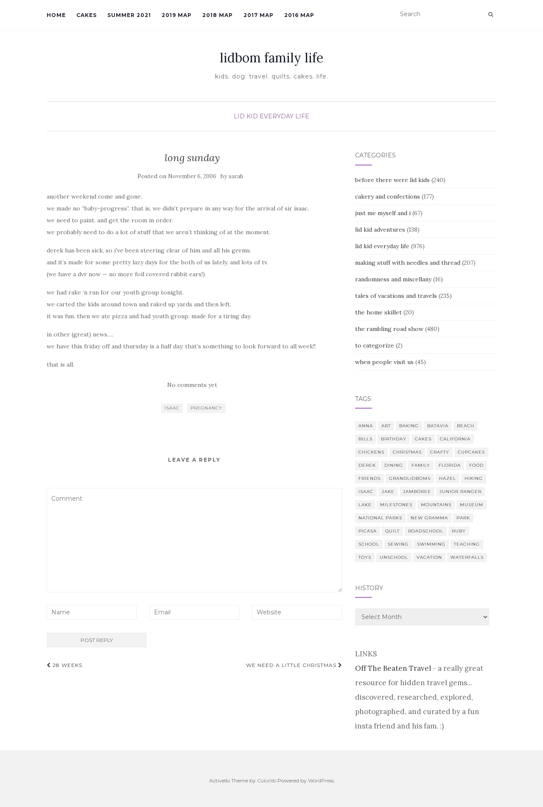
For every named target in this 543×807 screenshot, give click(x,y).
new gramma (429, 518)
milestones (396, 504)
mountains (436, 504)
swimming (431, 544)
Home (56, 15)
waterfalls (467, 557)
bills (365, 439)
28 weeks (66, 665)
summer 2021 (129, 15)
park (463, 518)
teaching (467, 544)
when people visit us (384, 362)
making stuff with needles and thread (407, 262)
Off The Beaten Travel (393, 668)
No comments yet (192, 385)
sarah (236, 176)
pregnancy (206, 408)
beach (465, 426)
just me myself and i (383, 213)
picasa (367, 531)
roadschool (425, 531)
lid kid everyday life (271, 116)
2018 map (217, 15)
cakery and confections (387, 196)
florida (450, 465)
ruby (459, 531)
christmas (407, 452)
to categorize (374, 345)
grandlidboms (410, 478)
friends (369, 478)
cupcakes (471, 452)
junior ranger (460, 491)
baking (409, 426)
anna (365, 426)
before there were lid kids (392, 180)
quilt (392, 531)
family (420, 465)
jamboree (417, 491)
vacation (429, 557)
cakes (423, 439)
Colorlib (266, 780)
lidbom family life (271, 57)
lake (365, 504)
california (455, 439)
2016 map (299, 15)
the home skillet (378, 312)
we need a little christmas (292, 665)
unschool (394, 557)
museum (471, 504)
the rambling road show (389, 329)
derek (367, 465)
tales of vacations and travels (396, 296)
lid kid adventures (380, 229)
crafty (439, 452)
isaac (172, 408)
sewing (398, 544)
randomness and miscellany (393, 279)
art (386, 426)
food (476, 465)
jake (388, 491)
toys (364, 557)
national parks (380, 518)
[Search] (490, 14)
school (368, 544)
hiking (474, 478)
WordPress (321, 780)
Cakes (86, 15)
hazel (447, 478)
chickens (371, 452)
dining (393, 465)
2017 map (259, 15)
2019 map (177, 15)
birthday (393, 439)
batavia (437, 426)
